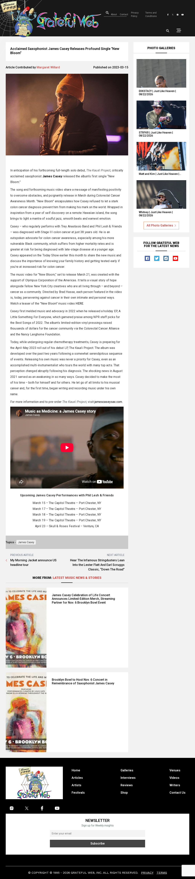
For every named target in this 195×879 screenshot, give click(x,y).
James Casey (26, 542)
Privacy (147, 872)
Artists (76, 785)
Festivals (78, 792)
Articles (77, 778)
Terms (162, 872)
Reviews (127, 785)
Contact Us (177, 792)
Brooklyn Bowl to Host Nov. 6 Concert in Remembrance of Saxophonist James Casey (83, 681)
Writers (174, 785)
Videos (174, 778)
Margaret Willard (48, 67)
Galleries (127, 770)
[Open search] (167, 30)
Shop (124, 792)
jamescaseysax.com (108, 402)
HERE (79, 303)
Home (76, 770)
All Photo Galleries (160, 225)
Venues (174, 770)
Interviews (128, 778)
